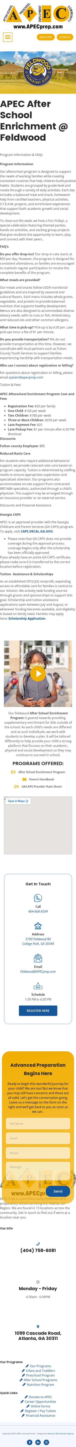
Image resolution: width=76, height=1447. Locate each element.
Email (38, 967)
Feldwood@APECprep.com (38, 971)
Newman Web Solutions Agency (61, 1433)
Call (38, 906)
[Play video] (38, 673)
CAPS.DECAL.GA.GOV (37, 531)
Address (38, 934)
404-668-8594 (38, 911)
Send (58, 1191)
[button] (7, 37)
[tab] (38, 157)
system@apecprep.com (26, 377)
